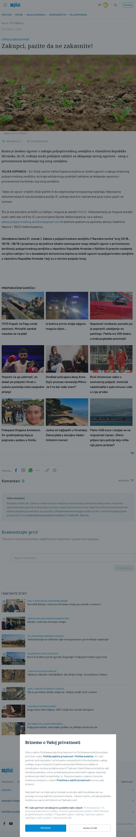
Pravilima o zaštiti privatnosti (73, 780)
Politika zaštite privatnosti (58, 756)
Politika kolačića (84, 756)
